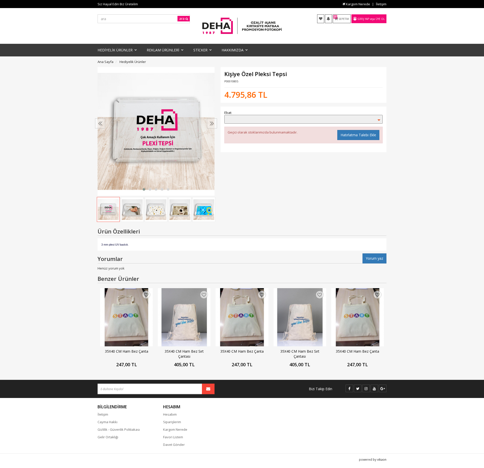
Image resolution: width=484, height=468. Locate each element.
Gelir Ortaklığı (108, 437)
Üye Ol (380, 19)
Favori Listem (173, 437)
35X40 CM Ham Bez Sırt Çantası (184, 354)
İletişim (381, 4)
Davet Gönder (174, 444)
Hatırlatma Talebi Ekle (358, 134)
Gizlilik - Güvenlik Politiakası (119, 429)
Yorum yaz (374, 258)
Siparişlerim (172, 422)
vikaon (381, 459)
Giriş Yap (363, 19)
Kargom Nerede (357, 4)
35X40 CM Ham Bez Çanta (126, 351)
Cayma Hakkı (107, 422)
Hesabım (170, 414)
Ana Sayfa (105, 61)
